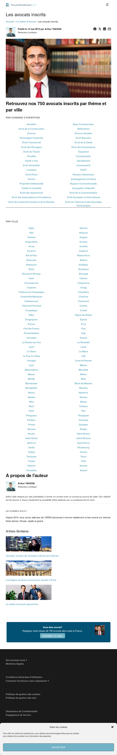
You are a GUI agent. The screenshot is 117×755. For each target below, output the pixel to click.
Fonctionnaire (83, 156)
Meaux (31, 374)
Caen (31, 278)
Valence (31, 465)
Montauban (31, 383)
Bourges (83, 273)
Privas (31, 424)
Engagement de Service (18, 715)
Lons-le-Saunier (83, 360)
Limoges (31, 360)
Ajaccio (83, 228)
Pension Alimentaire (83, 174)
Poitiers (31, 420)
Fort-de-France (31, 328)
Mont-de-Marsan (83, 383)
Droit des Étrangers (31, 147)
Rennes (31, 429)
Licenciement (83, 165)
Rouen (31, 433)
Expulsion (83, 151)
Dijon (31, 315)
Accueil (10, 21)
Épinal (83, 319)
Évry (83, 324)
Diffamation (83, 128)
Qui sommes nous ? (16, 660)
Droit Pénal (31, 174)
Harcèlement (83, 160)
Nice (31, 401)
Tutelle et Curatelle (31, 188)
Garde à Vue (31, 160)
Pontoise (83, 420)
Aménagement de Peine (83, 179)
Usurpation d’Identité (83, 188)
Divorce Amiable (83, 133)
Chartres (83, 296)
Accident (31, 124)
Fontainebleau (31, 333)
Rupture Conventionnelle (83, 183)
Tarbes (31, 452)
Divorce (31, 133)
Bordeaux (83, 269)
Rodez (83, 429)
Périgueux (31, 415)
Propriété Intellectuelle (31, 183)
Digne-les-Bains (83, 315)
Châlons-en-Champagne (31, 292)
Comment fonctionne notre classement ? (27, 680)
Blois (31, 269)
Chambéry (83, 292)
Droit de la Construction (31, 128)
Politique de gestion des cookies (23, 694)
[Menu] (107, 4)
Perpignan (83, 415)
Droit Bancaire (83, 137)
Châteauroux (31, 301)
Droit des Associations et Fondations (31, 197)
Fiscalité (31, 156)
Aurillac (83, 246)
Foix (83, 328)
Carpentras (83, 283)
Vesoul (83, 470)
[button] (112, 726)
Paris (31, 410)
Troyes (31, 461)
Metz (83, 378)
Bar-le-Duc (31, 255)
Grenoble (31, 337)
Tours (83, 456)
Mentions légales (15, 663)
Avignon (83, 250)
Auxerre (31, 250)
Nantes (31, 397)
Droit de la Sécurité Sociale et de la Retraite (31, 202)
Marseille (83, 369)
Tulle (83, 461)
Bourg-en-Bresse (31, 273)
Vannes (83, 465)
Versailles (31, 470)
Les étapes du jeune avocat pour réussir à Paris (31, 580)
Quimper (83, 424)
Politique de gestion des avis (21, 697)
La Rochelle (83, 342)
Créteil (83, 310)
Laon (31, 346)
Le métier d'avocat (26, 21)
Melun (83, 374)
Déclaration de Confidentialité (21, 711)
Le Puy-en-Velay (31, 356)
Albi (31, 232)
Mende (31, 378)
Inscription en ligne (52, 635)
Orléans (83, 406)
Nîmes (83, 401)
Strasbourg (83, 447)
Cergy (83, 287)
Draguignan (31, 319)
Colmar (83, 305)
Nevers (83, 397)
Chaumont (83, 301)
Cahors (83, 278)
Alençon (83, 232)
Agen (31, 228)
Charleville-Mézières (31, 296)
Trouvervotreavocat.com (21, 4)
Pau (83, 410)
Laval (83, 346)
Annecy (83, 241)
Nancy (31, 392)
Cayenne (31, 287)
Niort (31, 406)
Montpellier (31, 388)
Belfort (83, 260)
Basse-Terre (83, 255)
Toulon (83, 452)
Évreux (31, 324)
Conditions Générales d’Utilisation (24, 677)
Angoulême (31, 241)
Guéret (83, 337)
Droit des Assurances (31, 192)
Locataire (31, 169)
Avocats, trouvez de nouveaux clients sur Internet (32, 555)
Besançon (31, 264)
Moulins (83, 388)
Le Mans (83, 351)
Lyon (31, 365)
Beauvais (31, 260)
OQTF (83, 169)
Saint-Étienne (83, 438)
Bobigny (83, 264)
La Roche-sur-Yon (31, 342)
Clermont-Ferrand (31, 305)
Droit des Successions (83, 147)
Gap (83, 333)
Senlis (31, 447)
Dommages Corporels (31, 137)
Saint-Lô (31, 443)
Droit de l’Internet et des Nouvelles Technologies (83, 203)
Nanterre (83, 392)
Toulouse (31, 456)
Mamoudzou (31, 369)
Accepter (58, 747)
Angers (83, 237)
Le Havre (31, 351)
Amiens (31, 237)
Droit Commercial (31, 142)
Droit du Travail (31, 151)
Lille (83, 356)
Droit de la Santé (83, 142)
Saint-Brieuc (83, 433)
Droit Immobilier (31, 165)
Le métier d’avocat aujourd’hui (22, 604)
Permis (31, 179)
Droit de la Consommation (83, 192)
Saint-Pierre (83, 443)
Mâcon (83, 365)
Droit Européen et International (83, 197)
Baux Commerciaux (83, 124)
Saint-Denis (31, 438)
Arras (31, 246)
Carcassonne (31, 283)
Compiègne (31, 310)
